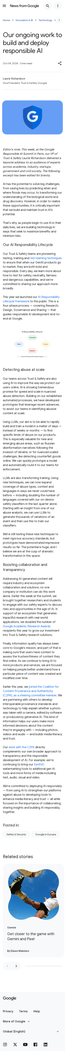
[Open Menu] (4, 5)
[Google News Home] (24, 5)
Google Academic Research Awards (27, 626)
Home (6, 20)
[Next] (59, 20)
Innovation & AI (24, 20)
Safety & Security (16, 834)
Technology (45, 20)
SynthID (39, 764)
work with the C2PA (21, 747)
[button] (60, 63)
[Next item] (16, 966)
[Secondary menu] (57, 5)
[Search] (47, 5)
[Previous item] (7, 966)
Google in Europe (45, 834)
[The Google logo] (9, 998)
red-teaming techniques (46, 258)
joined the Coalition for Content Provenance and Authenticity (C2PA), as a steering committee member (31, 691)
